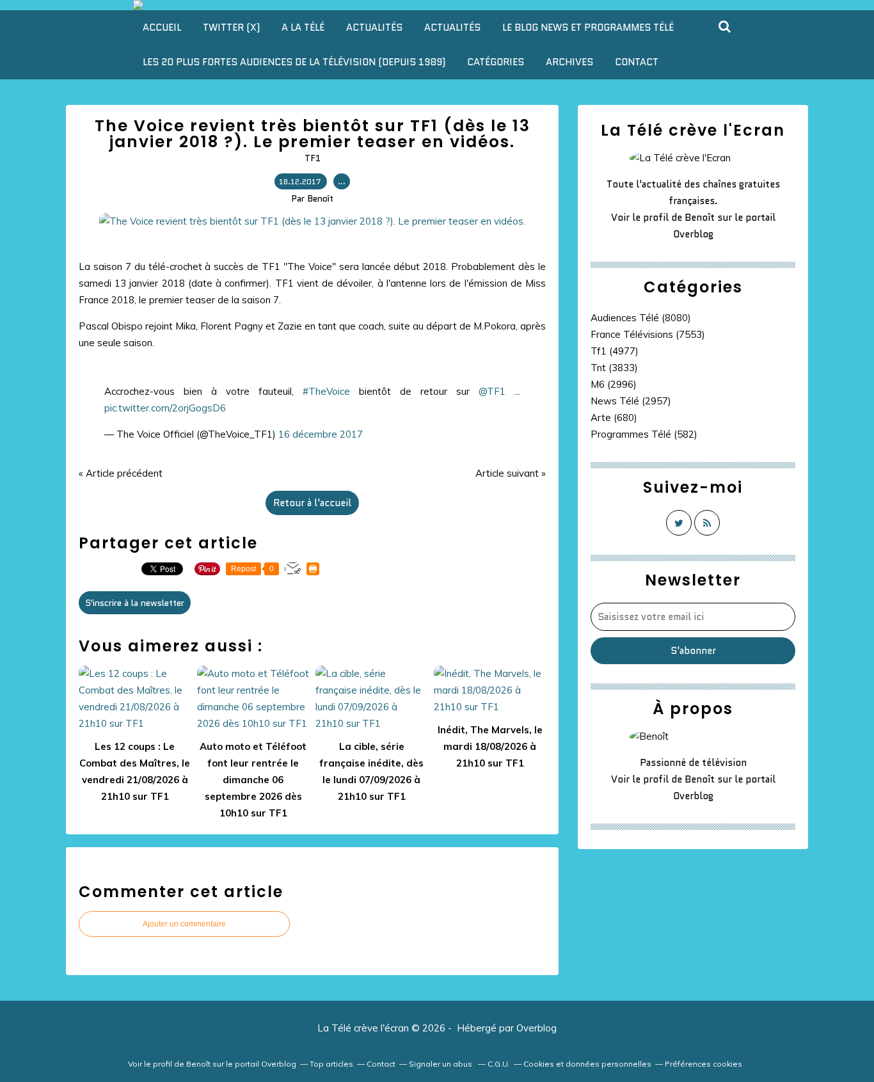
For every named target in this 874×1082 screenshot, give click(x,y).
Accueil (162, 27)
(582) (644, 434)
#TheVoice (326, 391)
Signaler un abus (441, 1064)
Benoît (700, 218)
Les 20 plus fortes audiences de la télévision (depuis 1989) (294, 62)
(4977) (615, 351)
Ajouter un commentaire (184, 923)
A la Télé (303, 27)
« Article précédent (121, 473)
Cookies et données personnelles (587, 1064)
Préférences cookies (703, 1064)
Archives (569, 62)
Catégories (495, 62)
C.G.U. (499, 1064)
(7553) (648, 334)
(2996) (614, 384)
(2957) (631, 401)
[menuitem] (162, 27)
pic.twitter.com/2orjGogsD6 (165, 408)
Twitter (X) (231, 27)
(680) (614, 417)
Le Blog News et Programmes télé (588, 27)
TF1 (313, 158)
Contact (636, 62)
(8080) (641, 318)
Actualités (374, 27)
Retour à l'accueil (312, 503)
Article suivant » (510, 473)
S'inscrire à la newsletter (134, 602)
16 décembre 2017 (320, 434)
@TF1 (492, 391)
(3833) (614, 368)
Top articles (331, 1064)
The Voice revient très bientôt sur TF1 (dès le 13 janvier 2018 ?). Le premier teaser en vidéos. (312, 134)
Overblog (536, 1028)
